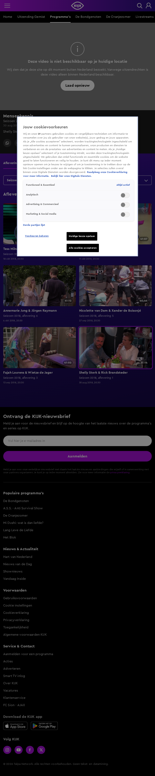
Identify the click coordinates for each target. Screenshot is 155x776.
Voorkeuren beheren (37, 236)
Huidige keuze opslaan (82, 236)
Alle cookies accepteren (83, 248)
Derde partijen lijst (34, 225)
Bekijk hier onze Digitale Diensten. (71, 176)
